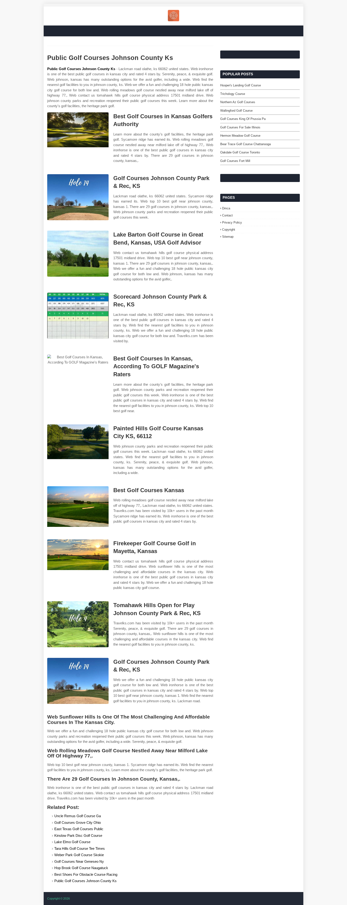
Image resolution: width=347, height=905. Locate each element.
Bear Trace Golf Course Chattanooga (245, 144)
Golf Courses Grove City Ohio (77, 822)
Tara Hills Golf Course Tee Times (79, 848)
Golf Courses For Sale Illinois (240, 127)
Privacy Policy (232, 222)
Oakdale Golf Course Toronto (240, 152)
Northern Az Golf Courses (237, 102)
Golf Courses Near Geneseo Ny (79, 861)
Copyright (228, 229)
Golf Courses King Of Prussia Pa (243, 119)
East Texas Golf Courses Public (78, 829)
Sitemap (227, 236)
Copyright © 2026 (58, 898)
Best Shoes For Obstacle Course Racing (85, 874)
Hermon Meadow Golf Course (240, 135)
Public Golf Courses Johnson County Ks (81, 69)
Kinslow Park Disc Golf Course (78, 835)
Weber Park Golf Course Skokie (79, 855)
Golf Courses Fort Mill (235, 161)
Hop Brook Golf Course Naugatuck (81, 868)
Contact (227, 215)
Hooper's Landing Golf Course (240, 85)
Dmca (226, 208)
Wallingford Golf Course (236, 110)
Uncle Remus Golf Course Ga (77, 816)
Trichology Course (232, 94)
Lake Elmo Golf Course (72, 842)
